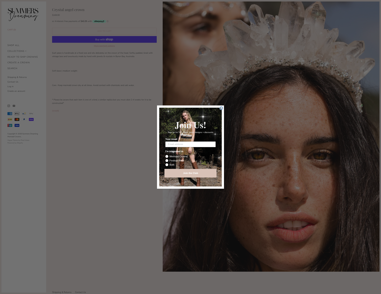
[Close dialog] (221, 108)
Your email (171, 139)
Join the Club (190, 173)
